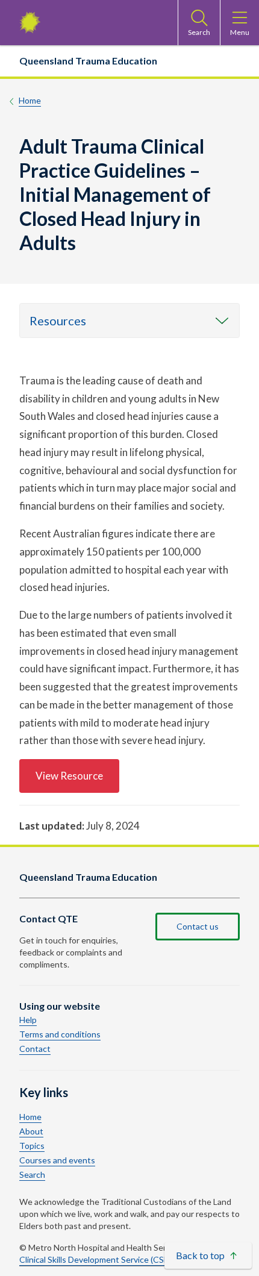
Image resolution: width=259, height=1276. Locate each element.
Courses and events (57, 1160)
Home (30, 100)
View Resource (69, 775)
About (31, 1131)
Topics (32, 1146)
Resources (58, 320)
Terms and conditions (60, 1034)
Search (32, 1175)
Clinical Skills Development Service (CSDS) (98, 1259)
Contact (35, 1049)
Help (28, 1020)
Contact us (197, 926)
